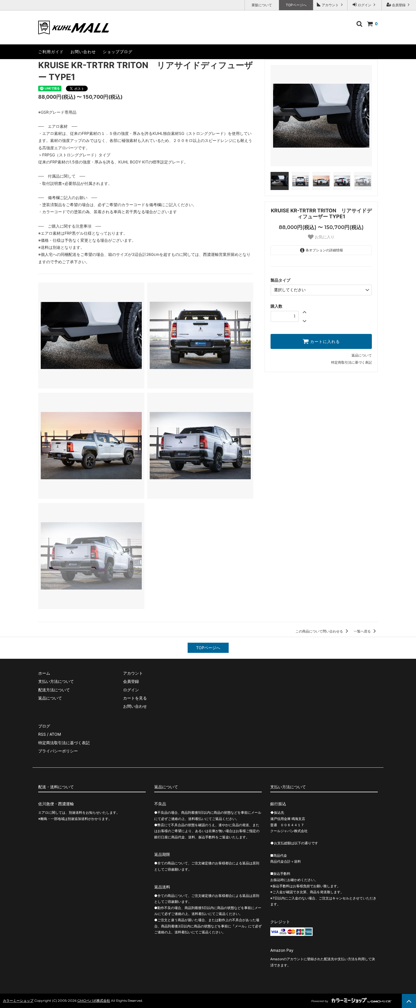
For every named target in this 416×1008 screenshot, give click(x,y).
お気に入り (324, 237)
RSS (42, 734)
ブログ (44, 726)
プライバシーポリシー (58, 750)
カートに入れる (324, 341)
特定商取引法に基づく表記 (351, 362)
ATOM (55, 734)
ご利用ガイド (51, 51)
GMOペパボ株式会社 (93, 1000)
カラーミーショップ (18, 1000)
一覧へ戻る (363, 631)
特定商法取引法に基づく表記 (64, 742)
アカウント (330, 5)
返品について (361, 355)
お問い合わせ (83, 51)
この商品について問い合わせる (319, 631)
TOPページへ (296, 5)
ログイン (364, 5)
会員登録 (398, 5)
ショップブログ (117, 51)
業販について (262, 5)
